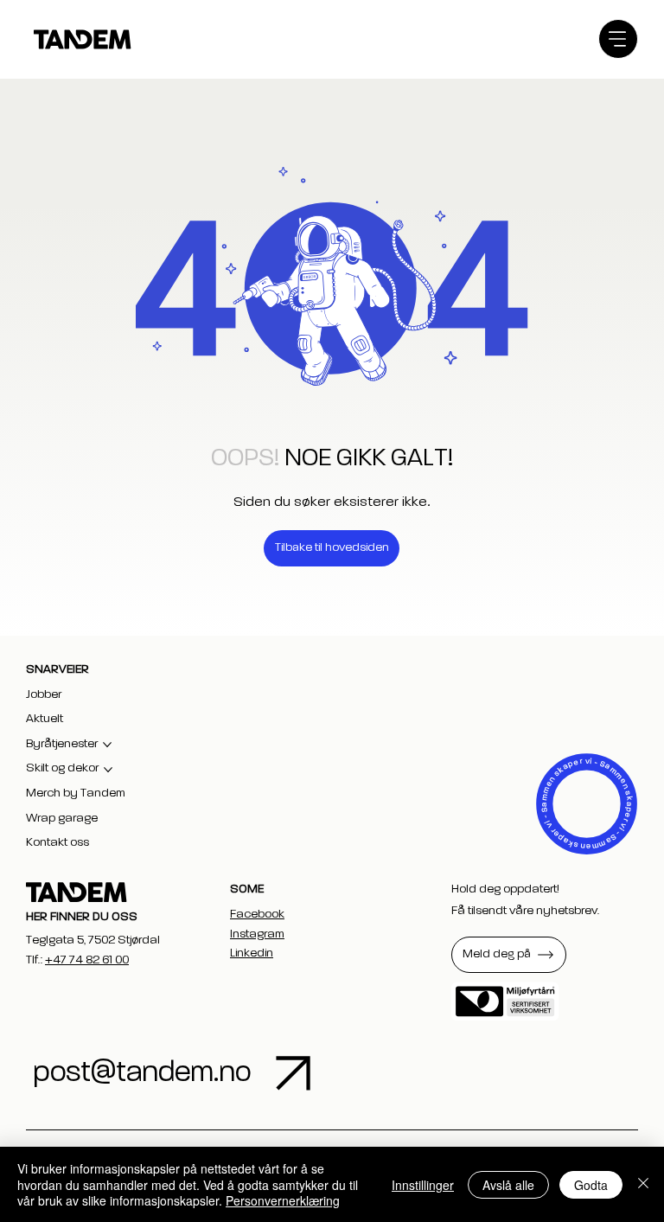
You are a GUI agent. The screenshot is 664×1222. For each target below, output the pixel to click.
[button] (508, 955)
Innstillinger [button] (423, 1184)
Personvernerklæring (283, 1200)
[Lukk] (643, 1184)
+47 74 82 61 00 (87, 960)
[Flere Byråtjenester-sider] (107, 744)
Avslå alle (508, 1184)
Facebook (257, 914)
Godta (591, 1184)
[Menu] (618, 39)
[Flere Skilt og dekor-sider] (108, 769)
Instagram (257, 934)
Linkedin (251, 953)
